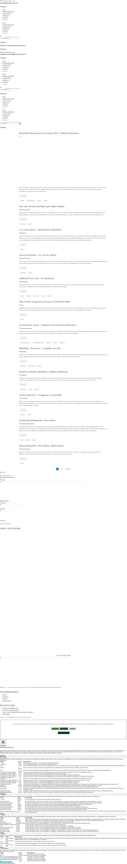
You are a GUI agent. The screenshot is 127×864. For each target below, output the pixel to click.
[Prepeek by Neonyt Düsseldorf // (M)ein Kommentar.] (22, 375)
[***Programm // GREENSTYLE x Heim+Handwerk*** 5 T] (95, 592)
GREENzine (6, 15)
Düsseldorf (23, 223)
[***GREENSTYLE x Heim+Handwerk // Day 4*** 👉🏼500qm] (10, 550)
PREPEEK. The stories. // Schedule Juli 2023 (40, 348)
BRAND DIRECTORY (8, 11)
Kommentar (23, 389)
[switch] (0, 794)
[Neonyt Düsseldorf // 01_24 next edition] (24, 258)
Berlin (21, 439)
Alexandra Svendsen (25, 342)
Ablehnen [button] (72, 728)
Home (4, 9)
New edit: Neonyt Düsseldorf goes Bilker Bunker (42, 206)
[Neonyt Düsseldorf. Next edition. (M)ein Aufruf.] (24, 449)
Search (3, 38)
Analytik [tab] (2, 832)
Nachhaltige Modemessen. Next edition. (37, 420)
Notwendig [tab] (2, 755)
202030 (22, 200)
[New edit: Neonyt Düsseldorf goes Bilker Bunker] (24, 209)
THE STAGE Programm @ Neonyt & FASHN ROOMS (44, 302)
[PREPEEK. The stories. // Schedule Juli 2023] (22, 351)
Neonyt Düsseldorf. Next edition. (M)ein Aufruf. (41, 446)
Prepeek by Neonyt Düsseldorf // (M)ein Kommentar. (43, 371)
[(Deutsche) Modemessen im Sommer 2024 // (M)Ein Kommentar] (63, 160)
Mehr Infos (55, 728)
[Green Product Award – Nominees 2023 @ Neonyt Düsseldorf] (25, 328)
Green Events (31, 365)
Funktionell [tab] (2, 793)
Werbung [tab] (2, 813)
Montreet (48, 342)
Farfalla (22, 295)
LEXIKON (5, 17)
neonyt (45, 200)
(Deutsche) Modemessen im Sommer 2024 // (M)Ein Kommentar (49, 133)
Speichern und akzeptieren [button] (6, 862)
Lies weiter (23, 195)
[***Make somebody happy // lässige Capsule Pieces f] (74, 576)
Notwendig (3, 756)
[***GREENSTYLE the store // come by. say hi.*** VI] (52, 565)
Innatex (39, 200)
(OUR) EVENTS (7, 13)
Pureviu (49, 295)
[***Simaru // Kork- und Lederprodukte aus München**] (116, 571)
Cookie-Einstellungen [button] (64, 732)
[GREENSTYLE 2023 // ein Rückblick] (23, 281)
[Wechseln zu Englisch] (3, 5)
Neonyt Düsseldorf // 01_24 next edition (37, 255)
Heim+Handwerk (31, 200)
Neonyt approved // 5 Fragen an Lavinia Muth (40, 395)
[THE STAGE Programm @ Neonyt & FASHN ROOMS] (21, 305)
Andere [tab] (1, 847)
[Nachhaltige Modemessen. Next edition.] (26, 423)
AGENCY (5, 19)
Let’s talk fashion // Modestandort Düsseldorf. (40, 230)
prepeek (37, 389)
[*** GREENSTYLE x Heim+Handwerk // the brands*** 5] (31, 540)
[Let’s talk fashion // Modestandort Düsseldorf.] (22, 233)
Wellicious (62, 342)
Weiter (68, 469)
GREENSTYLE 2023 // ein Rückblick (36, 278)
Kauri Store (36, 295)
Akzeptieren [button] (64, 728)
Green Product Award (38, 342)
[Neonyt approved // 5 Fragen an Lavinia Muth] (23, 398)
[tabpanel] (63, 776)
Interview (22, 414)
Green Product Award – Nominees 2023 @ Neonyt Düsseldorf (47, 325)
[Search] (20, 123)
